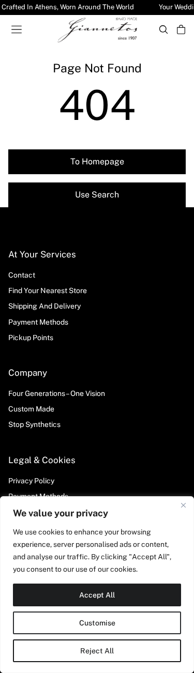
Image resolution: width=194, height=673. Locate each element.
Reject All (97, 651)
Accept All (97, 595)
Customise (97, 623)
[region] (97, 584)
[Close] (183, 505)
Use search (97, 195)
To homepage (97, 161)
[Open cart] (181, 29)
